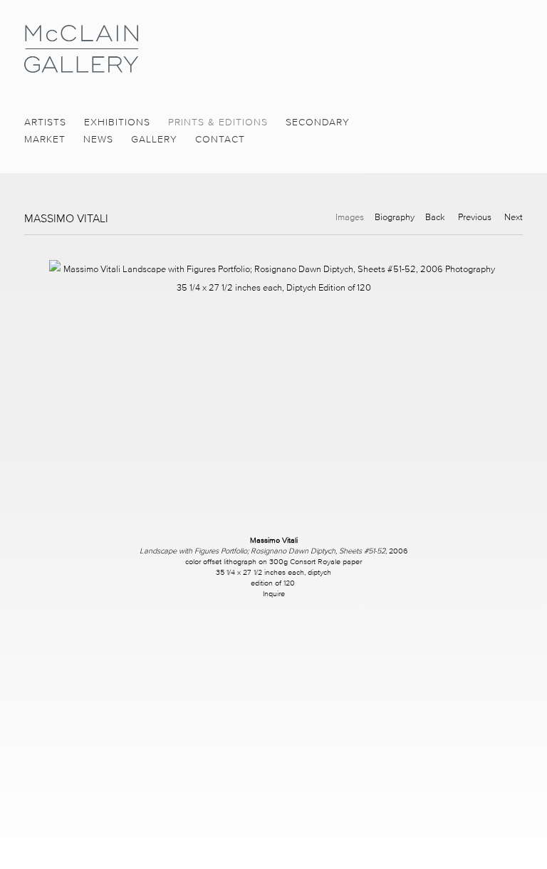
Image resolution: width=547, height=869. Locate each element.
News (98, 139)
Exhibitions (117, 122)
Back (435, 217)
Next (513, 217)
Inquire (274, 593)
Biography (395, 217)
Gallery (154, 139)
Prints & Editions (218, 122)
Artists (45, 122)
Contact (220, 139)
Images (349, 217)
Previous (474, 217)
